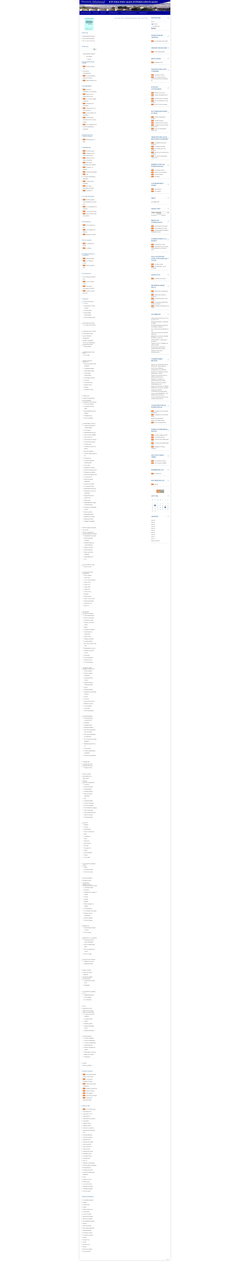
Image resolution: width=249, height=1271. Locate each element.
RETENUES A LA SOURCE (90, 938)
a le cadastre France (87, 1156)
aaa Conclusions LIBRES (90, 435)
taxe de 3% (86, 605)
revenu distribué (88, 706)
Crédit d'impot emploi (89, 370)
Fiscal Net (103, 13)
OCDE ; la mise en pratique (161, 104)
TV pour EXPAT (87, 1251)
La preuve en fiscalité (89, 484)
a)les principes (158, 189)
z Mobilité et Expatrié (88, 1188)
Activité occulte (87, 444)
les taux (86, 696)
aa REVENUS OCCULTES (89, 331)
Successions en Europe (91, 1095)
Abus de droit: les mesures (90, 439)
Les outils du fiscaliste (91, 211)
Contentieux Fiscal (113, 13)
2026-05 (153, 526)
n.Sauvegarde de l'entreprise (89, 863)
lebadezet (153, 379)
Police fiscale (87, 500)
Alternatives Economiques (89, 1163)
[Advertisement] (160, 553)
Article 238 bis (87, 591)
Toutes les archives (155, 540)
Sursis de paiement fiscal (160, 422)
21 (165, 507)
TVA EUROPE (87, 997)
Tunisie (86, 855)
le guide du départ (159, 174)
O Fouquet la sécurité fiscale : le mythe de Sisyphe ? (159, 303)
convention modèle (88, 869)
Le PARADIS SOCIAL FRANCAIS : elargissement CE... (159, 365)
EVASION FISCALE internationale (88, 572)
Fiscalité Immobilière (87, 716)
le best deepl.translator (160, 51)
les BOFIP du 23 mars (160, 244)
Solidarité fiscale (88, 415)
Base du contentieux (88, 451)
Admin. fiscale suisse (88, 1209)
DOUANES (85, 530)
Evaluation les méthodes (89, 472)
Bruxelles (86, 594)
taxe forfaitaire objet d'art (90, 812)
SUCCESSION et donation (90, 807)
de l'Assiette (87, 465)
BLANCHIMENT (87, 400)
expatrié (86, 899)
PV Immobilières (88, 908)
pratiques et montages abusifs (158, 420)
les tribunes (88, 248)
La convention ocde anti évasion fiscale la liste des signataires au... (159, 78)
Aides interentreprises (89, 615)
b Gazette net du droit (88, 1170)
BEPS (85, 867)
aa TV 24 (85, 1160)
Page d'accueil (131, 18)
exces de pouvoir (88, 477)
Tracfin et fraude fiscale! (89, 317)
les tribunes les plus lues (160, 278)
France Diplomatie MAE (88, 1228)
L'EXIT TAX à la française (161, 172)
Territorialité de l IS (88, 556)
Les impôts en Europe (88, 1235)
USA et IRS (87, 857)
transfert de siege (88, 660)
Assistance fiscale (88, 1019)
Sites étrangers (89, 1093)
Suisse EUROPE (88, 852)
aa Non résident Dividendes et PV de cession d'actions (89, 120)
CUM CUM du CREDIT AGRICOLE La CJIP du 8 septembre (159, 386)
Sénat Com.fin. (86, 1181)
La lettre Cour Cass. (87, 1179)
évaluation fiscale (88, 725)
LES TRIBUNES (155, 202)
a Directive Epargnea (89, 1038)
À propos (89, 59)
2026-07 (153, 522)
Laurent (153, 389)
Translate (163, 215)
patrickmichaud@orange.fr (89, 36)
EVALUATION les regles (89, 564)
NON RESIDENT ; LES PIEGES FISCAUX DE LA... (159, 394)
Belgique (86, 824)
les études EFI (158, 473)
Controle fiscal (87, 458)
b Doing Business (87, 1167)
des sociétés (87, 355)
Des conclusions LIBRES (160, 463)
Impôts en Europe (90, 1091)
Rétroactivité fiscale (88, 519)
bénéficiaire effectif (88, 963)
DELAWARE (87, 829)
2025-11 (153, 538)
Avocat (85, 303)
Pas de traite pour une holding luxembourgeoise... (159, 376)
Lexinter (85, 1237)
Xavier (152, 393)
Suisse (85, 850)
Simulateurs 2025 (159, 62)
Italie (85, 834)
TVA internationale (88, 662)
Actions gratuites (88, 671)
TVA (85, 559)
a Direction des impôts (88, 1142)
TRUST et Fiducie (88, 815)
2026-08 (153, 520)
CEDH (85, 1021)
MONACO (86, 841)
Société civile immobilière (90, 755)
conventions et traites (159, 75)
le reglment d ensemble (160, 146)
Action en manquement (89, 1040)
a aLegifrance (86, 1121)
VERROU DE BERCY (89, 521)
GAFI (84, 1177)
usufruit (84, 1063)
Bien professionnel (88, 786)
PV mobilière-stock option (90, 911)
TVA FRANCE (88, 999)
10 (155, 505)
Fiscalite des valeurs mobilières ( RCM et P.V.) (89, 668)
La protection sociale (87, 1232)
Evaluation (86, 722)
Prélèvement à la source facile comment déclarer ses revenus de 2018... (159, 248)
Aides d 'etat (87, 577)
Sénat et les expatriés (87, 1249)
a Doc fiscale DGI (87, 1144)
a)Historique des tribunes (88, 323)
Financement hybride (89, 601)
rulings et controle (87, 970)
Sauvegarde (87, 655)
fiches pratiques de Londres (161, 228)
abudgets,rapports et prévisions (87, 361)
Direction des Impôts (87, 1218)
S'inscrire (155, 24)
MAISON (153, 371)
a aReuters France (87, 1123)
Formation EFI (86, 761)
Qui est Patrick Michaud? (88, 38)
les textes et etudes (159, 264)
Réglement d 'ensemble (89, 516)
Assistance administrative (90, 1042)
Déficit (85, 627)
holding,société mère (89, 639)
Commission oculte (88, 620)
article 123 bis (87, 582)
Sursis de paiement (88, 418)
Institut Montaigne (87, 1230)
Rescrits (84, 1246)
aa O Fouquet (87, 430)
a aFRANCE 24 (86, 1116)
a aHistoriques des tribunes (89, 1118)
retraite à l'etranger (88, 918)
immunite (85, 781)
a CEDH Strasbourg (87, 1135)
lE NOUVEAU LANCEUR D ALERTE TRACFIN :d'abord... (158, 347)
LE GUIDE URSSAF (160, 437)
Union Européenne (87, 1036)
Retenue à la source (88, 547)
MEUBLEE (87, 985)
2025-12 (153, 536)
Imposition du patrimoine (88, 782)
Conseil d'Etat (86, 1211)
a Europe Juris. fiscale (88, 1151)
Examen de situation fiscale (90, 474)
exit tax (86, 687)
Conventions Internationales (128, 13)
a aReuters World (87, 1125)
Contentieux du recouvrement (89, 402)
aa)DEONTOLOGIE (87, 344)
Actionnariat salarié (88, 887)
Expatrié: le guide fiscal (91, 1088)
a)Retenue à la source (89, 961)
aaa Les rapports (88, 575)
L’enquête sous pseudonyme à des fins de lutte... (158, 379)
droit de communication (88, 532)
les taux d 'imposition (89, 803)
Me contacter (89, 56)
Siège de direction (88, 549)
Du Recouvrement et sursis (90, 470)
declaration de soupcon (89, 467)
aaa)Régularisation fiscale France (88, 352)
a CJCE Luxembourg (87, 1137)
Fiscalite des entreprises (88, 613)
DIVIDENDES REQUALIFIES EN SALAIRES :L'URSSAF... (159, 326)
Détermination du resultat (90, 535)
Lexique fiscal (86, 1239)
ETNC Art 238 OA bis (89, 598)
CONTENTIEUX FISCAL (89, 423)
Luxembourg (87, 836)
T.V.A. (84, 993)
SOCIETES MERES (87, 977)
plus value (86, 699)
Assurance (86, 784)
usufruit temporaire (88, 817)
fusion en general (87, 774)
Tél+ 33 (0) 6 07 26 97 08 (89, 41)
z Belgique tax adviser (88, 1186)
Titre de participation (89, 710)
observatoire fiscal (88, 382)
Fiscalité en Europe (159, 120)
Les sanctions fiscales (89, 486)
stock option (87, 708)
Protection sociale (87, 880)
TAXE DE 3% (89, 190)
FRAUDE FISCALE (87, 765)
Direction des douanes (88, 1216)
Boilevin (153, 382)
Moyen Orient (87, 843)
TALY (84, 1006)
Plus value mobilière (89, 805)
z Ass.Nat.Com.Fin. (87, 1184)
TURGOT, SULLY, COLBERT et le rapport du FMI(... (159, 344)
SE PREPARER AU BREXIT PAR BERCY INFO (159, 231)
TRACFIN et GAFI (87, 1008)
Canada (86, 827)
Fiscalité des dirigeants (89, 629)
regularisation (86, 883)
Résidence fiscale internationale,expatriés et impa (90, 885)
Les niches (86, 380)
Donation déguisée (88, 791)
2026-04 (153, 528)
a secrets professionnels (88, 301)
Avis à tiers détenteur (89, 404)
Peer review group (88, 872)
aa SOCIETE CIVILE (88, 333)
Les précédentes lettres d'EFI (161, 41)
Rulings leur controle (89, 1054)
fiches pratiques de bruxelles (161, 226)
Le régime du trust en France (161, 123)
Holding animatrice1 (89, 727)
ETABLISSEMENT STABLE (90, 534)
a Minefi (85, 1202)
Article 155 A (87, 584)
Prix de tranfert (87, 932)
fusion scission (87, 636)
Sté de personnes (87, 978)
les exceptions (158, 191)
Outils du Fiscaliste (86, 13)
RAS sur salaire (88, 954)
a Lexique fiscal (86, 1158)
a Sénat (84, 1207)
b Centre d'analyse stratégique (89, 1165)
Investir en (85, 822)
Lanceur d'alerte (87, 310)
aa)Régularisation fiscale (89, 432)
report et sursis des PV (89, 701)
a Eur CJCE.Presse (87, 1146)
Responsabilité (87, 346)
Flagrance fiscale (88, 767)
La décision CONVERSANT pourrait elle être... (159, 390)
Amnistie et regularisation (89, 398)
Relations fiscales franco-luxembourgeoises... (157, 351)
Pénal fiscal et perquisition (157, 418)
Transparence (87, 1056)
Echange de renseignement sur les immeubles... (159, 368)
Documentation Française (88, 1221)
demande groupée (88, 1023)
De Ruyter (86, 890)
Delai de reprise (87, 596)
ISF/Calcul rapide (90, 258)
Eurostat (85, 1223)
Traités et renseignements (88, 1012)
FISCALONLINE (87, 1225)
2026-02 (153, 532)
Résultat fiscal (86, 925)
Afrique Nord (86, 396)
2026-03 (153, 530)
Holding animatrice (88, 689)
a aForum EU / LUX (87, 1114)
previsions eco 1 (86, 1244)
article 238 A (87, 589)
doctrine (156, 484)
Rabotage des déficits (91, 234)
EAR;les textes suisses (160, 92)
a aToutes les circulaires (88, 1128)
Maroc (85, 838)
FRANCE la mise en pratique (161, 98)
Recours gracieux (88, 512)
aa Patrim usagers (90, 151)
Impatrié (86, 901)
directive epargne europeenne (89, 527)
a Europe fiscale (86, 1149)
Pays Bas (86, 845)
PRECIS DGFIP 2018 (91, 80)
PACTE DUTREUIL (87, 878)
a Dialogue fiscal (86, 1139)
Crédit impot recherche (89, 378)
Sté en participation (88, 657)
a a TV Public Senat (90, 1109)
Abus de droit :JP (88, 437)
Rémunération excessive (89, 648)
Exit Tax (86, 897)
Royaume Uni (87, 848)
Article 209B (87, 587)
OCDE (84, 865)
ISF (87, 174)
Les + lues (95, 13)
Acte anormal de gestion (89, 442)
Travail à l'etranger (88, 920)
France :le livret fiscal (89, 831)
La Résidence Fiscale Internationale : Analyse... (159, 372)
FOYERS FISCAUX (88, 764)
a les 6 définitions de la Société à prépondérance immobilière (90, 127)
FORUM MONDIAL (89, 1030)
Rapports (86, 387)
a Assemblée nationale (88, 1200)
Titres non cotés (88, 566)
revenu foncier (87, 748)
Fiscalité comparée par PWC (161, 435)
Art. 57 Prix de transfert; (90, 580)
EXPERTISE (86, 612)
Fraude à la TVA (88, 603)
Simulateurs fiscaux (88, 389)
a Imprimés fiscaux (87, 1153)
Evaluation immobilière (91, 172)
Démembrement (88, 789)
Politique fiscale (88, 385)
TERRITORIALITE (89, 995)
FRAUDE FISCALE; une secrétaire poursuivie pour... (159, 397)
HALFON (153, 368)
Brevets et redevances (89, 618)
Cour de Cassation (87, 1214)
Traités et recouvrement (88, 1010)
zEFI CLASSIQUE (87, 1065)
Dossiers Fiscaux (143, 13)
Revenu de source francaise (89, 959)
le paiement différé (88, 800)
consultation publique (89, 368)
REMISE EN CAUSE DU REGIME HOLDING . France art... (159, 336)
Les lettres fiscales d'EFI (89, 325)
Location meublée (88, 641)
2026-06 (153, 524)
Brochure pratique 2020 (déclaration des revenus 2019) (89, 202)
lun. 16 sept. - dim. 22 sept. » (142, 18)
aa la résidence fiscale (159, 170)
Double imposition (88, 1045)
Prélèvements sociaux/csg (90, 1052)
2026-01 (153, 534)
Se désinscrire (156, 26)
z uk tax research (86, 1191)
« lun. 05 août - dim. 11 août (120, 18)
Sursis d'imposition (88, 810)
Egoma (152, 386)
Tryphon (153, 364)
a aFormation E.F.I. (87, 1111)
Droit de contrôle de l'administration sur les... (158, 383)
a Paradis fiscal (86, 1204)
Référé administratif (88, 514)
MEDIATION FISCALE (90, 488)
